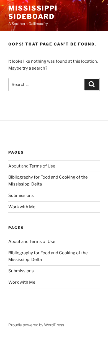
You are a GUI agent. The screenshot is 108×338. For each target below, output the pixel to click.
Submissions (21, 195)
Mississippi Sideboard (33, 12)
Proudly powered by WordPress (36, 324)
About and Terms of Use (31, 166)
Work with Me (21, 206)
